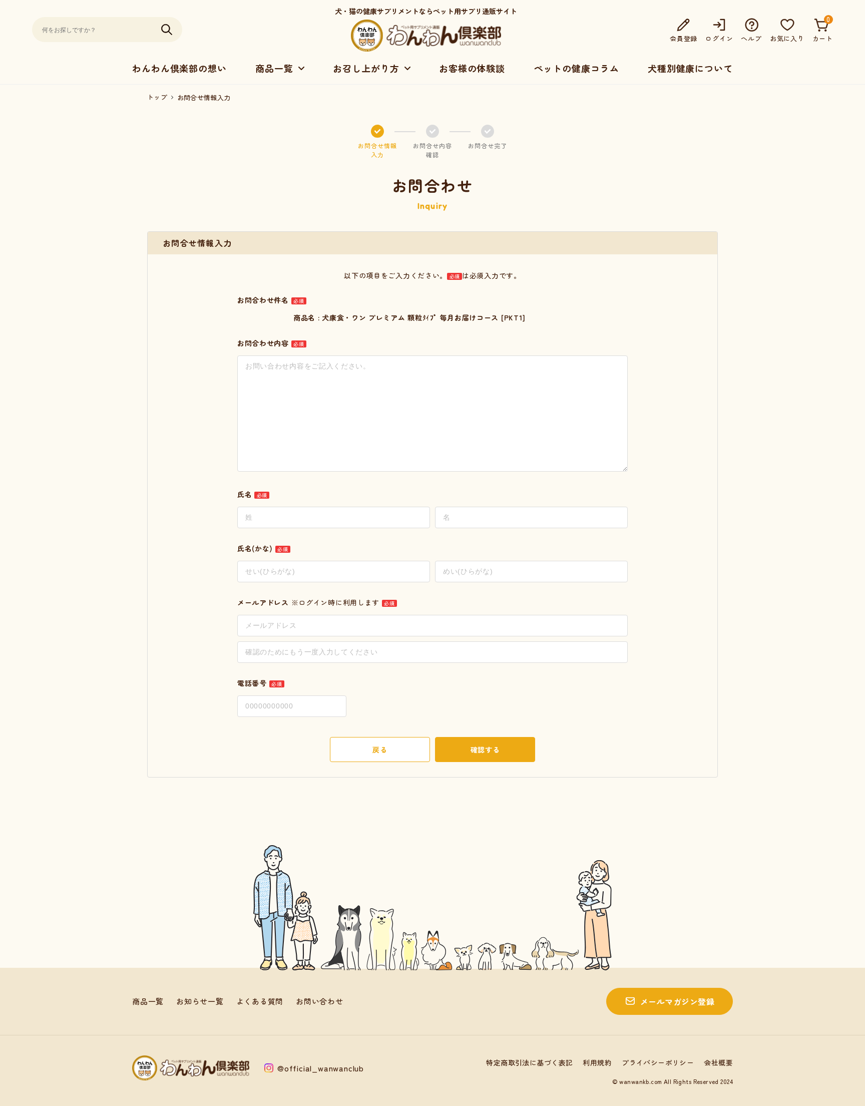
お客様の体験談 (472, 68)
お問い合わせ (319, 1001)
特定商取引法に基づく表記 (529, 1062)
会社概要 (718, 1062)
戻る (379, 750)
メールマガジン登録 (677, 1001)
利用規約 (597, 1062)
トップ (157, 97)
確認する (485, 750)
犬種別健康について (690, 68)
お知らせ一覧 (200, 1001)
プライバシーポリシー (658, 1062)
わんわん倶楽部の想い (179, 68)
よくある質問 (260, 1001)
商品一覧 (148, 1001)
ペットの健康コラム (576, 68)
